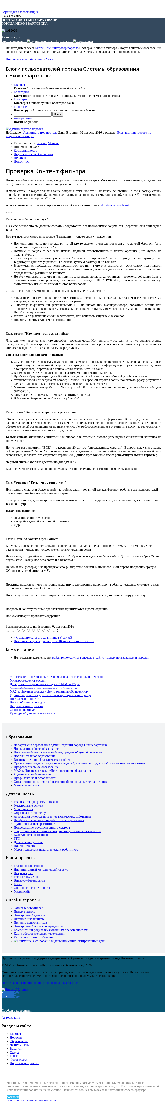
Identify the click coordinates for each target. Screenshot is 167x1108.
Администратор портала (61, 48)
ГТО (17, 838)
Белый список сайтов (29, 865)
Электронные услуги (28, 805)
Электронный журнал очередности (38, 926)
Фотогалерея (18, 1059)
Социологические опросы (32, 887)
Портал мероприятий (24, 698)
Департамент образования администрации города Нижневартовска (61, 745)
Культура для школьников (31, 834)
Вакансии (16, 1048)
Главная (15, 1033)
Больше (42, 143)
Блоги (39, 48)
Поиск (57, 114)
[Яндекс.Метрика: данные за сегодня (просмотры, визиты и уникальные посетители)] (15, 989)
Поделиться (22, 161)
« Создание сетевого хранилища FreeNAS (43, 637)
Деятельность (19, 1044)
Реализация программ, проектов (36, 802)
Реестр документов (27, 876)
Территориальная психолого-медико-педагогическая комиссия (57, 831)
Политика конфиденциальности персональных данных (33, 1100)
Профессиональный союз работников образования (49, 820)
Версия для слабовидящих (20, 12)
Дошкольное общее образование (36, 748)
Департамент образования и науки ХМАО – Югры (45, 684)
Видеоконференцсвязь (29, 880)
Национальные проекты (26, 706)
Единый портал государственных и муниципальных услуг (50, 695)
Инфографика (23, 873)
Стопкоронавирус (22, 709)
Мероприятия (23, 809)
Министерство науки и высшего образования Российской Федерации (58, 676)
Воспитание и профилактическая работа (42, 759)
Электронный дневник (30, 915)
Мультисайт (22, 891)
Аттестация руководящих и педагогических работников (53, 816)
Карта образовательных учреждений (39, 933)
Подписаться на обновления (33, 154)
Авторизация (11, 37)
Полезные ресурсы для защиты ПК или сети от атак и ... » (54, 641)
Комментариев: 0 (25, 150)
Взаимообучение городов (27, 702)
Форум (14, 1052)
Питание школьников (29, 919)
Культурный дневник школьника (32, 713)
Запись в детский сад (28, 908)
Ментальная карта (26, 785)
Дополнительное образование (34, 756)
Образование (19, 1041)
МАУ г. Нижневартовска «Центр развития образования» (49, 691)
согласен (13, 1097)
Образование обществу (30, 813)
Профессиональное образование (36, 767)
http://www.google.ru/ (114, 205)
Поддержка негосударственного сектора (42, 827)
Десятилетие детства (28, 842)
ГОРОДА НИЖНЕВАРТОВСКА (31, 21)
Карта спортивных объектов (33, 937)
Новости (16, 1037)
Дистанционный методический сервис (41, 869)
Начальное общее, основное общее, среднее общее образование (58, 752)
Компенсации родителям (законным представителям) (51, 930)
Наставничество (25, 845)
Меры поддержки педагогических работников (46, 849)
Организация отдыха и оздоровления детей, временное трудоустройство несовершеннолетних (79, 763)
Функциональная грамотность (35, 824)
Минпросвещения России (28, 680)
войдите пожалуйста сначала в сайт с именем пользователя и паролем (100, 657)
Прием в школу (24, 911)
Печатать (20, 157)
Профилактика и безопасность (35, 778)
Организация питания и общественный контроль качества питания (60, 781)
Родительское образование (32, 774)
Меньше (53, 143)
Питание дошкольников (30, 922)
